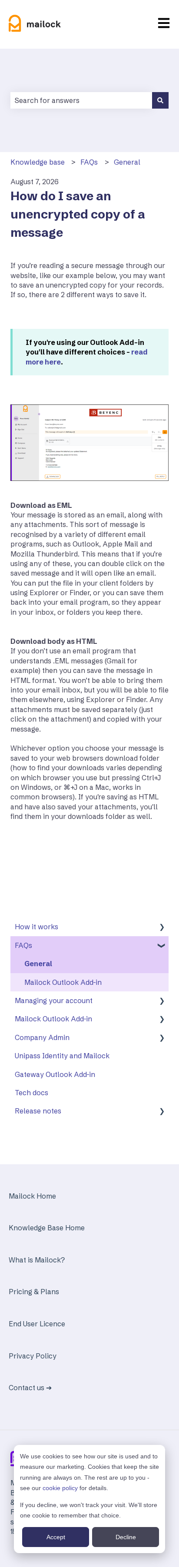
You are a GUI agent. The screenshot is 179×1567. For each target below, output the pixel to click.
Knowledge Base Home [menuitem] (47, 1227)
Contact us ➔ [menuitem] (30, 1387)
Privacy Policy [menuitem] (32, 1356)
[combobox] (81, 100)
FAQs (89, 162)
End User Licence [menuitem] (37, 1323)
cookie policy (60, 1487)
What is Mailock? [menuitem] (37, 1260)
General (127, 162)
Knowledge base (37, 162)
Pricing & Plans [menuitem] (34, 1291)
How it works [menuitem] (36, 926)
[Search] (160, 100)
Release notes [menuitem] (38, 1111)
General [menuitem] (38, 963)
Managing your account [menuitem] (54, 1000)
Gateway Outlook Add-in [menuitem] (55, 1074)
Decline (126, 1537)
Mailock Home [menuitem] (32, 1196)
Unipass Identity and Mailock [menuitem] (62, 1055)
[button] (162, 927)
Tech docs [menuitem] (31, 1092)
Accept (55, 1537)
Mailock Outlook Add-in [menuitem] (63, 982)
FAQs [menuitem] (23, 945)
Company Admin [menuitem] (42, 1037)
